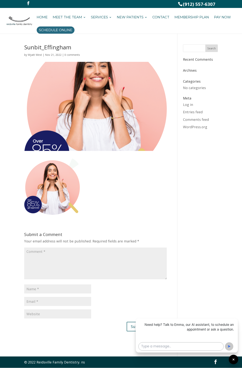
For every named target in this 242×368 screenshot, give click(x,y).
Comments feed (196, 119)
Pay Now (222, 17)
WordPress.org (195, 127)
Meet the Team (67, 17)
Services (99, 17)
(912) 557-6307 (199, 4)
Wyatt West (35, 55)
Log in (188, 104)
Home (42, 17)
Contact (160, 17)
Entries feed (193, 112)
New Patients (130, 17)
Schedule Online (55, 30)
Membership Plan (192, 17)
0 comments (72, 55)
